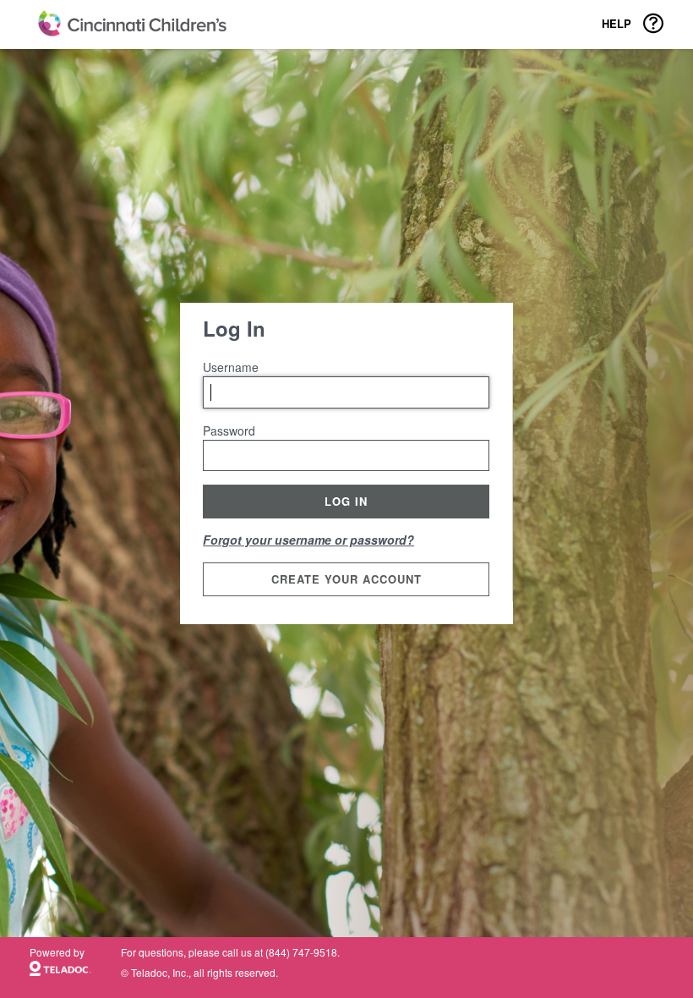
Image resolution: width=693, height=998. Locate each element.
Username (231, 367)
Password (229, 430)
